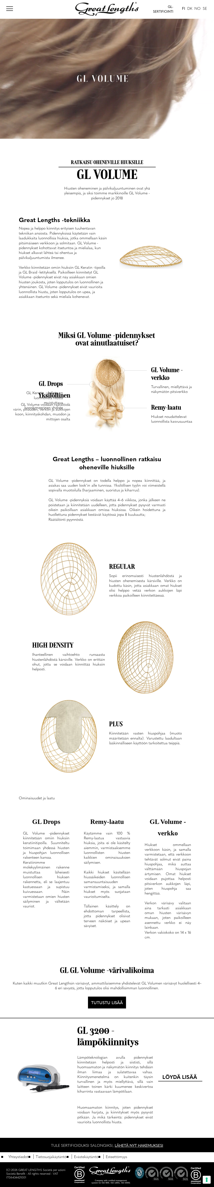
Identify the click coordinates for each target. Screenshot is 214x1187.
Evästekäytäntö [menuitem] (86, 1156)
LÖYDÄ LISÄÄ (179, 1077)
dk (189, 8)
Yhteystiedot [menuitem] (18, 1156)
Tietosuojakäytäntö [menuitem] (51, 1156)
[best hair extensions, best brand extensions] (11, 8)
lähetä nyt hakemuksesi (139, 1145)
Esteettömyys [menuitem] (116, 1156)
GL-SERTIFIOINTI (163, 9)
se (205, 8)
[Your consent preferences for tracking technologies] (207, 1180)
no (197, 8)
